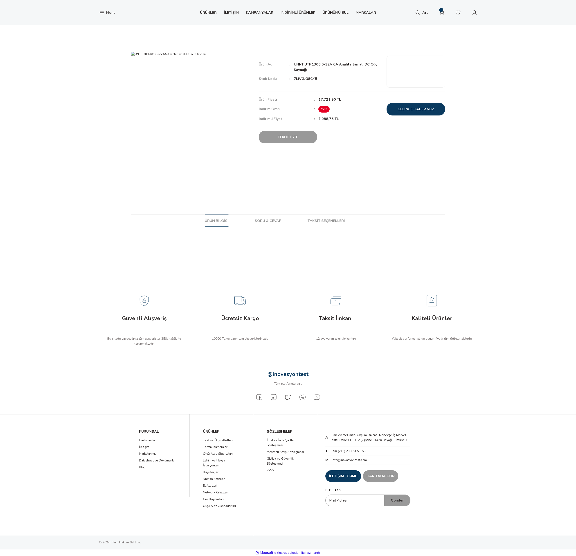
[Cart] (442, 12)
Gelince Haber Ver (416, 109)
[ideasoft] (264, 553)
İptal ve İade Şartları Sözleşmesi (281, 442)
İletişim (144, 447)
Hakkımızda (147, 440)
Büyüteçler (210, 472)
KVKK (270, 470)
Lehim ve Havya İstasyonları (214, 463)
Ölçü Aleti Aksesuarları (219, 506)
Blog (142, 467)
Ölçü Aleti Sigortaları (218, 454)
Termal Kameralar (215, 447)
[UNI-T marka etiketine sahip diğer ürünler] (416, 72)
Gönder (397, 500)
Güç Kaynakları (213, 499)
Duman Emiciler (214, 479)
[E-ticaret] (287, 553)
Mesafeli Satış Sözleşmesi (285, 452)
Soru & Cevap (268, 220)
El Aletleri (210, 486)
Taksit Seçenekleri (326, 220)
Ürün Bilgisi (217, 220)
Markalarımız (147, 454)
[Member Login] (474, 12)
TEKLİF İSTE (288, 137)
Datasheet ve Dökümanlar (157, 460)
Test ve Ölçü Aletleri (218, 440)
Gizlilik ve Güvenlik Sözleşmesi (280, 461)
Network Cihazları (215, 492)
